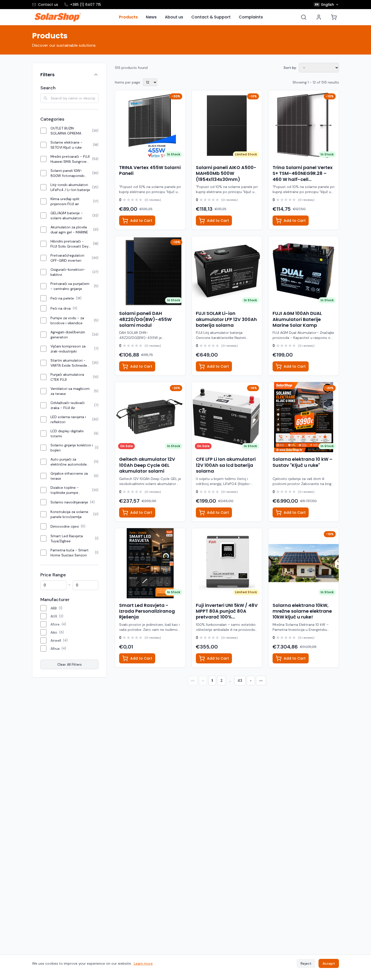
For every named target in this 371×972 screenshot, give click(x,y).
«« (193, 680)
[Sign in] (319, 17)
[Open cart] (334, 17)
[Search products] (304, 17)
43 (239, 680)
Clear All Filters (69, 664)
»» (261, 680)
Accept (329, 963)
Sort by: (290, 67)
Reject (306, 963)
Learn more (143, 963)
